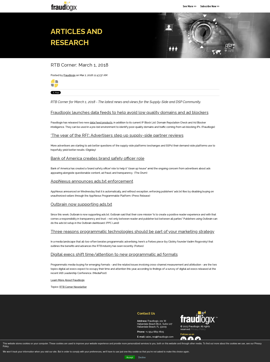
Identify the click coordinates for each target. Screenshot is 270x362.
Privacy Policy (198, 329)
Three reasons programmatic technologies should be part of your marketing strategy (132, 231)
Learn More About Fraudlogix (68, 280)
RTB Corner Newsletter (73, 286)
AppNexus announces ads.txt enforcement (92, 181)
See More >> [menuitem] (189, 6)
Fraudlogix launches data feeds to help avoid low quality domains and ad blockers (129, 112)
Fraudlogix (69, 75)
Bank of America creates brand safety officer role (97, 158)
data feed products (101, 122)
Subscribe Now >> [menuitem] (209, 6)
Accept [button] (129, 357)
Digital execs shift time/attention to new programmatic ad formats (114, 254)
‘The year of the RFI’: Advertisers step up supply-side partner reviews (117, 135)
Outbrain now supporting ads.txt (81, 204)
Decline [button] (142, 357)
